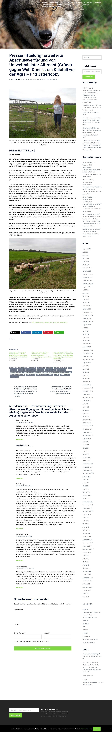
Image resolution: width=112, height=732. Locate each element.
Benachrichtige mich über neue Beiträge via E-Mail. (32, 641)
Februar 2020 (86, 495)
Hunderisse (21, 370)
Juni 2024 (85, 331)
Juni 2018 (85, 559)
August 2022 (86, 400)
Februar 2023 (86, 381)
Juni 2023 (85, 369)
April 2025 (85, 299)
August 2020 (86, 476)
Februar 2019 (86, 533)
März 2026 (86, 265)
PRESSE (44, 79)
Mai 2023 (85, 372)
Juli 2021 (85, 442)
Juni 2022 (85, 407)
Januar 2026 (86, 271)
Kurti (84, 627)
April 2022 (85, 413)
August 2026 (86, 249)
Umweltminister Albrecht (46, 372)
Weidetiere (59, 372)
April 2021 (85, 451)
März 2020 (86, 492)
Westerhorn (67, 372)
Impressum (86, 4)
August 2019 (86, 514)
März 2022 (86, 416)
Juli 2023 (85, 366)
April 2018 (85, 565)
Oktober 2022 (87, 394)
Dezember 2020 (87, 464)
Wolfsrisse (21, 374)
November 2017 (87, 581)
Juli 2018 (85, 555)
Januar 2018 (86, 574)
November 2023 (87, 353)
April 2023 (85, 375)
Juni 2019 (85, 521)
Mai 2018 (85, 562)
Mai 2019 (85, 524)
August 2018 (86, 552)
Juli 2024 (85, 328)
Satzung (63, 2)
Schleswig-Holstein (16, 372)
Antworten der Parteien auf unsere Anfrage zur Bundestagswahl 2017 (91, 615)
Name (16, 624)
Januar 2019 (86, 536)
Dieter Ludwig (20, 445)
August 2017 (86, 590)
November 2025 (87, 277)
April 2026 (85, 261)
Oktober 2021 (86, 432)
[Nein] (110, 729)
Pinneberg (41, 370)
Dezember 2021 (87, 426)
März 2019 (85, 530)
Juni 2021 (85, 445)
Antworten (19, 439)
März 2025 (86, 302)
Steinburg (34, 372)
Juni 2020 (85, 483)
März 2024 (86, 340)
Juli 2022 (85, 404)
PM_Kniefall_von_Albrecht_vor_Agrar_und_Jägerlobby (49, 322)
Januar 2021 (86, 461)
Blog (84, 2)
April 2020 (85, 489)
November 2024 (87, 315)
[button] (15, 332)
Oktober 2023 (87, 356)
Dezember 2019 (87, 502)
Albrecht (49, 367)
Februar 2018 (86, 571)
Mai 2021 (85, 448)
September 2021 (87, 435)
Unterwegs (86, 636)
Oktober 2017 (86, 584)
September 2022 (88, 397)
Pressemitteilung (51, 370)
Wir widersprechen (53, 79)
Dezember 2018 (87, 540)
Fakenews (85, 620)
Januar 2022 (86, 423)
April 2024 (85, 337)
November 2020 (87, 467)
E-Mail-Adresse (20, 633)
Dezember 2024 (87, 312)
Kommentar (18, 609)
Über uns (44, 2)
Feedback (85, 623)
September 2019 (87, 511)
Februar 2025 (86, 306)
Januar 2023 (86, 385)
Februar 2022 (86, 419)
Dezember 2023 (87, 350)
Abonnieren (88, 77)
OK (97, 728)
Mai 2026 (85, 258)
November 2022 (87, 391)
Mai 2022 (85, 410)
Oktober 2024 (87, 318)
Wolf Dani (13, 374)
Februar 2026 (86, 268)
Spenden (89, 2)
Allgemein (37, 79)
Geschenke (98, 2)
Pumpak (85, 633)
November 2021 (87, 429)
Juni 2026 (85, 255)
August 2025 (86, 287)
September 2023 (88, 359)
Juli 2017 (85, 593)
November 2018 (87, 543)
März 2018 (85, 568)
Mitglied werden (54, 2)
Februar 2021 (86, 457)
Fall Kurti (67, 4)
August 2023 (86, 363)
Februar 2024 (86, 344)
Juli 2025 (85, 290)
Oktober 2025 (87, 280)
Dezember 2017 (87, 577)
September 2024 (88, 321)
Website (46, 633)
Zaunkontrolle (65, 374)
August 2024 (86, 325)
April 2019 (85, 527)
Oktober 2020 (87, 470)
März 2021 (85, 454)
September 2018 (87, 549)
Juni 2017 (85, 596)
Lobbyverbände (31, 370)
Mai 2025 (85, 296)
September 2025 (88, 283)
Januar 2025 (86, 309)
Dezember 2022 (87, 388)
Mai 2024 (85, 334)
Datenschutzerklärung (48, 6)
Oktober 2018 (86, 546)
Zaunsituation (14, 377)
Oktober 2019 (87, 508)
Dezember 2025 (87, 274)
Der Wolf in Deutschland (73, 2)
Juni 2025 (85, 293)
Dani (70, 367)
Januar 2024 (86, 347)
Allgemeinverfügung (60, 367)
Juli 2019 (85, 517)
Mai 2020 (85, 486)
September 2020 (88, 473)
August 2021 (86, 438)
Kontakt (59, 6)
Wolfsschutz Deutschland (44, 374)
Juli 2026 (85, 252)
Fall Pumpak (59, 4)
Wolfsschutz (16, 79)
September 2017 (87, 587)
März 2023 (86, 378)
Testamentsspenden (48, 4)
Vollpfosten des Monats (90, 639)
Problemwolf (62, 370)
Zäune (56, 374)
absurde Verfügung (29, 367)
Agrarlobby (41, 367)
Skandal (26, 372)
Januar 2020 (86, 498)
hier (65, 716)
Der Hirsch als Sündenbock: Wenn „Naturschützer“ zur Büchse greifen (91, 120)
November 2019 (87, 505)
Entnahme (13, 370)
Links (73, 4)
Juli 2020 (85, 479)
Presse (79, 4)
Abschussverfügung (16, 367)
